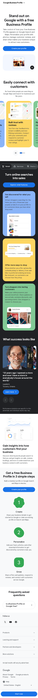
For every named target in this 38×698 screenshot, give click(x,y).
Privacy (5, 677)
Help (7, 682)
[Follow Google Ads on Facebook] (16, 622)
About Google (8, 675)
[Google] (6, 670)
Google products (22, 675)
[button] (32, 68)
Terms (13, 677)
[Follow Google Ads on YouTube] (10, 622)
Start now (19, 694)
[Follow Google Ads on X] (5, 622)
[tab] (6, 166)
